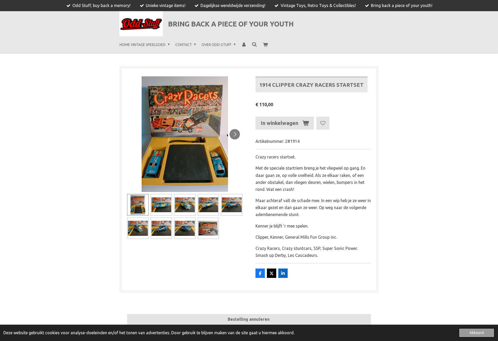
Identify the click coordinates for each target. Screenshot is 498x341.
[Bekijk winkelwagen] (265, 44)
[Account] (243, 44)
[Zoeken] (254, 44)
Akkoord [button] (476, 333)
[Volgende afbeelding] (235, 134)
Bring (231, 24)
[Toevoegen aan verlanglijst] (322, 123)
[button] (138, 205)
